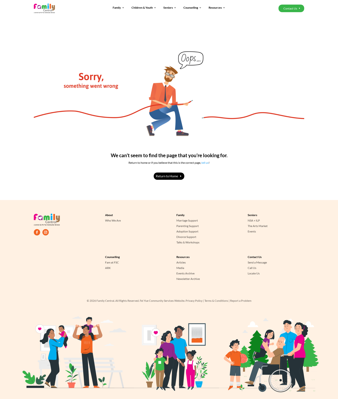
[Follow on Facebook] (37, 232)
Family (117, 7)
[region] (45, 375)
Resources (215, 7)
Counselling (190, 7)
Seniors (168, 7)
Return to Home (167, 176)
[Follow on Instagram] (45, 232)
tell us (205, 162)
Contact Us (290, 8)
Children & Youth (142, 7)
